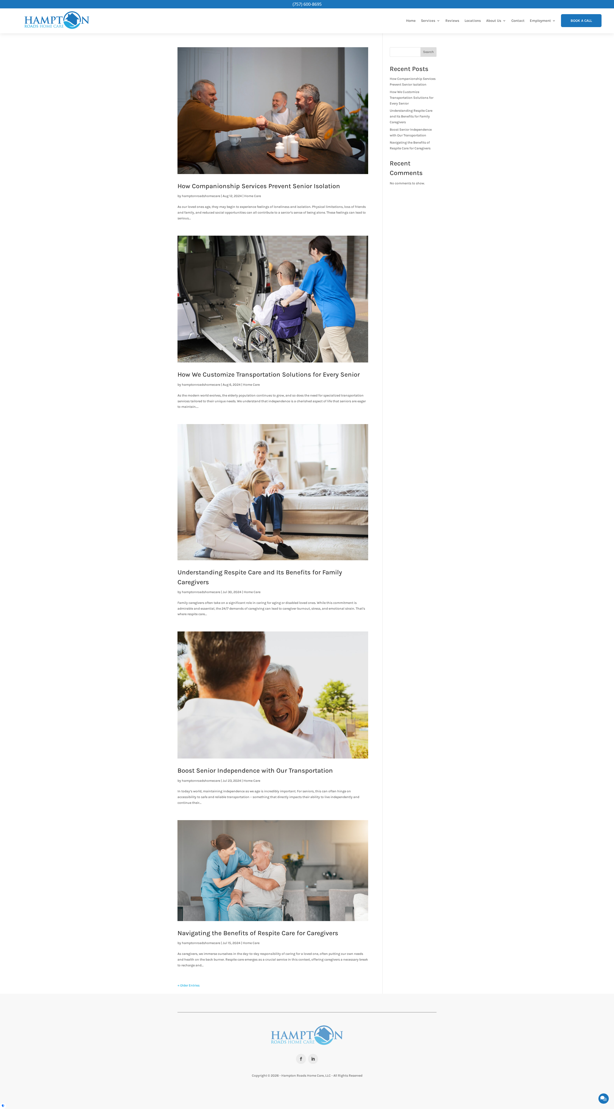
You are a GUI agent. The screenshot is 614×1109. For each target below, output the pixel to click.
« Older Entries (188, 985)
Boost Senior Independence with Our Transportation (255, 770)
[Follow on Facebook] (301, 1059)
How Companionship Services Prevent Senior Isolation (258, 186)
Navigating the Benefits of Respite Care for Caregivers (257, 933)
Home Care (252, 196)
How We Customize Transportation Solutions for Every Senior (268, 374)
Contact (518, 20)
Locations (473, 20)
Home (411, 20)
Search (428, 52)
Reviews (452, 20)
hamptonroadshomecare (201, 196)
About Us (493, 20)
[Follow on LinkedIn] (313, 1059)
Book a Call (581, 20)
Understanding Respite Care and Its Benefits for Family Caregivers (411, 116)
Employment (540, 20)
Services (428, 20)
